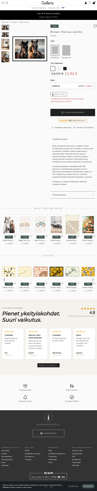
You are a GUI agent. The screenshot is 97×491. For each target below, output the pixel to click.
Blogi (50, 451)
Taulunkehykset (6, 457)
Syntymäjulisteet (7, 460)
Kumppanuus (29, 457)
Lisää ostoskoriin (74, 112)
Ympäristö (28, 460)
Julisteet (4, 454)
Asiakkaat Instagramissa (56, 454)
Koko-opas (59, 94)
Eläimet (53, 36)
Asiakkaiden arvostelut (32, 454)
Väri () (56, 63)
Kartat (3, 462)
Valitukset (75, 465)
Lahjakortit (50, 433)
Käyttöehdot (52, 460)
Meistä (27, 451)
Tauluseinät (5, 451)
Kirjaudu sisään (77, 451)
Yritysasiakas (76, 462)
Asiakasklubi (76, 460)
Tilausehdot (52, 457)
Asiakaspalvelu (77, 454)
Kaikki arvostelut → (48, 365)
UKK (73, 457)
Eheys (50, 462)
